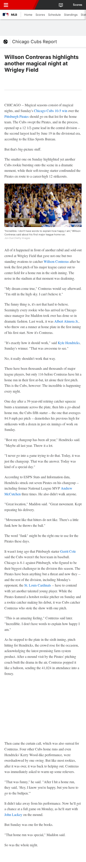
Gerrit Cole (68, 551)
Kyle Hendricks (69, 342)
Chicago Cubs (44, 110)
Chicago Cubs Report (34, 41)
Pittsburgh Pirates (16, 116)
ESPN (23, 5)
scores (77, 4)
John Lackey (13, 814)
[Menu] (6, 5)
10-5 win (61, 110)
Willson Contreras (56, 261)
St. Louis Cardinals (37, 585)
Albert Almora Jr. (66, 321)
